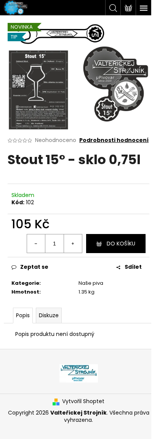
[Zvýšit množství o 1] (73, 243)
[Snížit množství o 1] (36, 243)
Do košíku (121, 243)
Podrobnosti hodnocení (114, 140)
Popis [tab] (23, 315)
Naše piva (90, 283)
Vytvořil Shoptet (83, 401)
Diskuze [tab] (49, 315)
